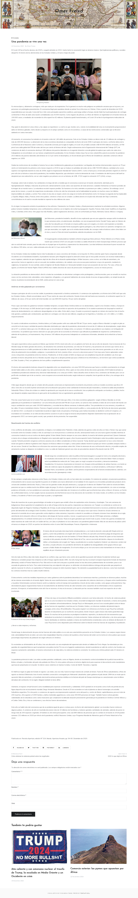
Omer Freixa (69, 11)
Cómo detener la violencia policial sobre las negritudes (30, 756)
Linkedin (66, 747)
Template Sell (85, 893)
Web (13, 803)
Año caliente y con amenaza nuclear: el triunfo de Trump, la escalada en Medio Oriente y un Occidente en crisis (37, 873)
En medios (87, 25)
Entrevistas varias (103, 25)
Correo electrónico (18, 795)
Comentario (16, 771)
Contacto (37, 25)
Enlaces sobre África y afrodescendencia (62, 25)
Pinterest (51, 747)
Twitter (35, 747)
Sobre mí (25, 25)
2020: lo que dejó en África (117, 756)
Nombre (14, 787)
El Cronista (15, 38)
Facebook (20, 747)
